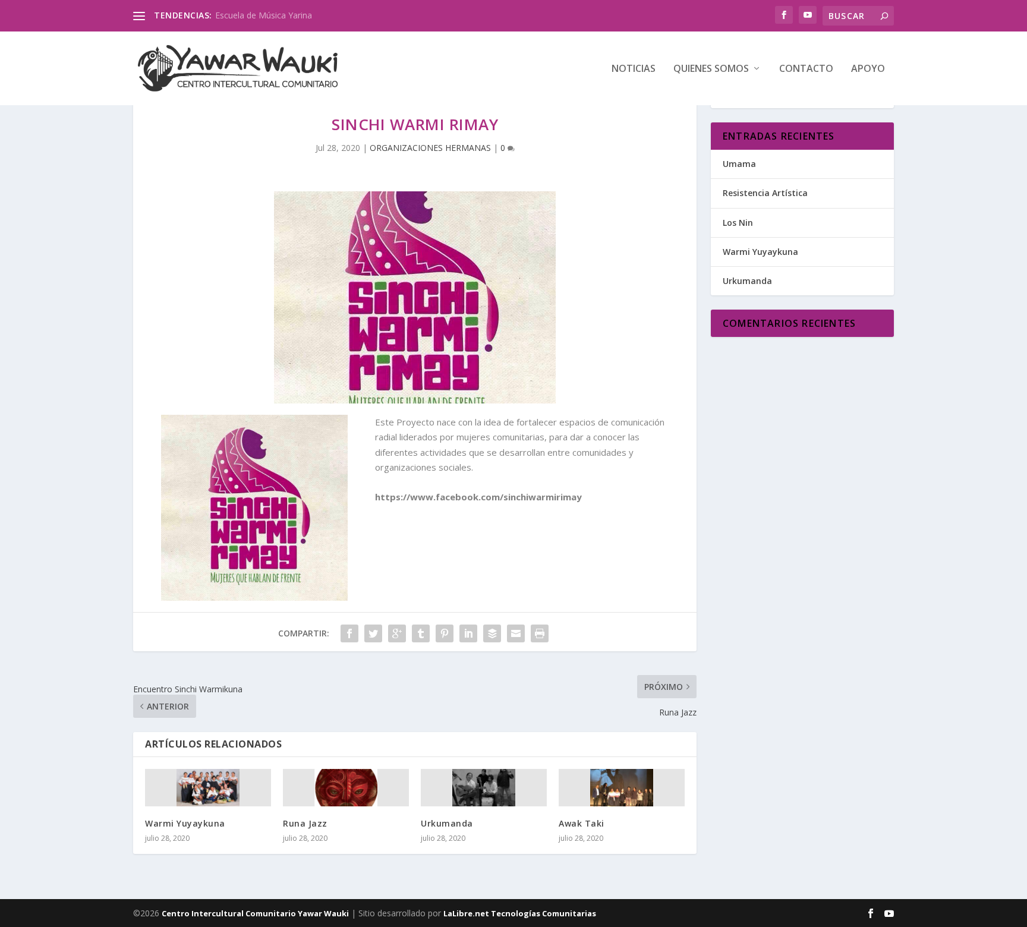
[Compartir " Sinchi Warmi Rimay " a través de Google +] (397, 633)
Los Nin (738, 222)
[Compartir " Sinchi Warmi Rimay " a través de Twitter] (373, 633)
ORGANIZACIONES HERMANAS (430, 147)
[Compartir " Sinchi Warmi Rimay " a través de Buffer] (492, 633)
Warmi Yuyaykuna (185, 823)
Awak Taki (581, 823)
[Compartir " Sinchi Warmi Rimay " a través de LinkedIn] (468, 633)
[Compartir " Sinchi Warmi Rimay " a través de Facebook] (349, 633)
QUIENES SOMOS (711, 69)
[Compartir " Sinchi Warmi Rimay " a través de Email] (516, 633)
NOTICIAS (634, 69)
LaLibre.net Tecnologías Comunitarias (519, 913)
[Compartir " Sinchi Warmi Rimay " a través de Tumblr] (421, 633)
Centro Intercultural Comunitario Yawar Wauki (255, 913)
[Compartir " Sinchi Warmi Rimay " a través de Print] (540, 633)
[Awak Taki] (621, 788)
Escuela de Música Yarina (263, 15)
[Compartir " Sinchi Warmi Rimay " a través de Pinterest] (444, 633)
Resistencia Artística (765, 192)
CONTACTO (806, 69)
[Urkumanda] (483, 788)
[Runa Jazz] (345, 788)
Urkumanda (447, 823)
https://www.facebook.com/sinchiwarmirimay (478, 497)
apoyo (868, 69)
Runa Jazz (305, 823)
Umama (739, 163)
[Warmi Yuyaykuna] (208, 788)
